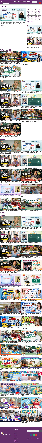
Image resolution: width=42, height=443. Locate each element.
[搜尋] (40, 431)
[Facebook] (40, 1)
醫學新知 (15, 1)
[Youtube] (40, 3)
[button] (1, 18)
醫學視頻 (28, 1)
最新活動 (24, 1)
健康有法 (19, 1)
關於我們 (15, 440)
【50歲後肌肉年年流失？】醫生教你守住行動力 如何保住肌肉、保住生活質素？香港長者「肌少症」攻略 (34, 35)
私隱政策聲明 (16, 441)
